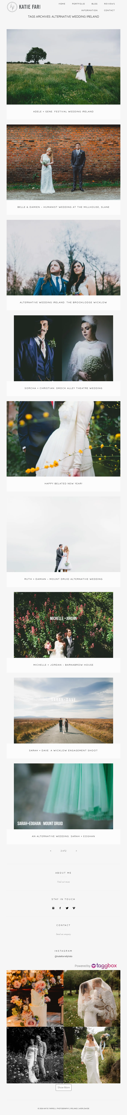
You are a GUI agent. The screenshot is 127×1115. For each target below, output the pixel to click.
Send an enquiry (63, 934)
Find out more (63, 882)
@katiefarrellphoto (63, 956)
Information (89, 10)
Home (62, 3)
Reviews (109, 3)
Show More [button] (64, 1087)
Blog (95, 3)
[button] (35, 998)
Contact (109, 10)
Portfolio (78, 3)
